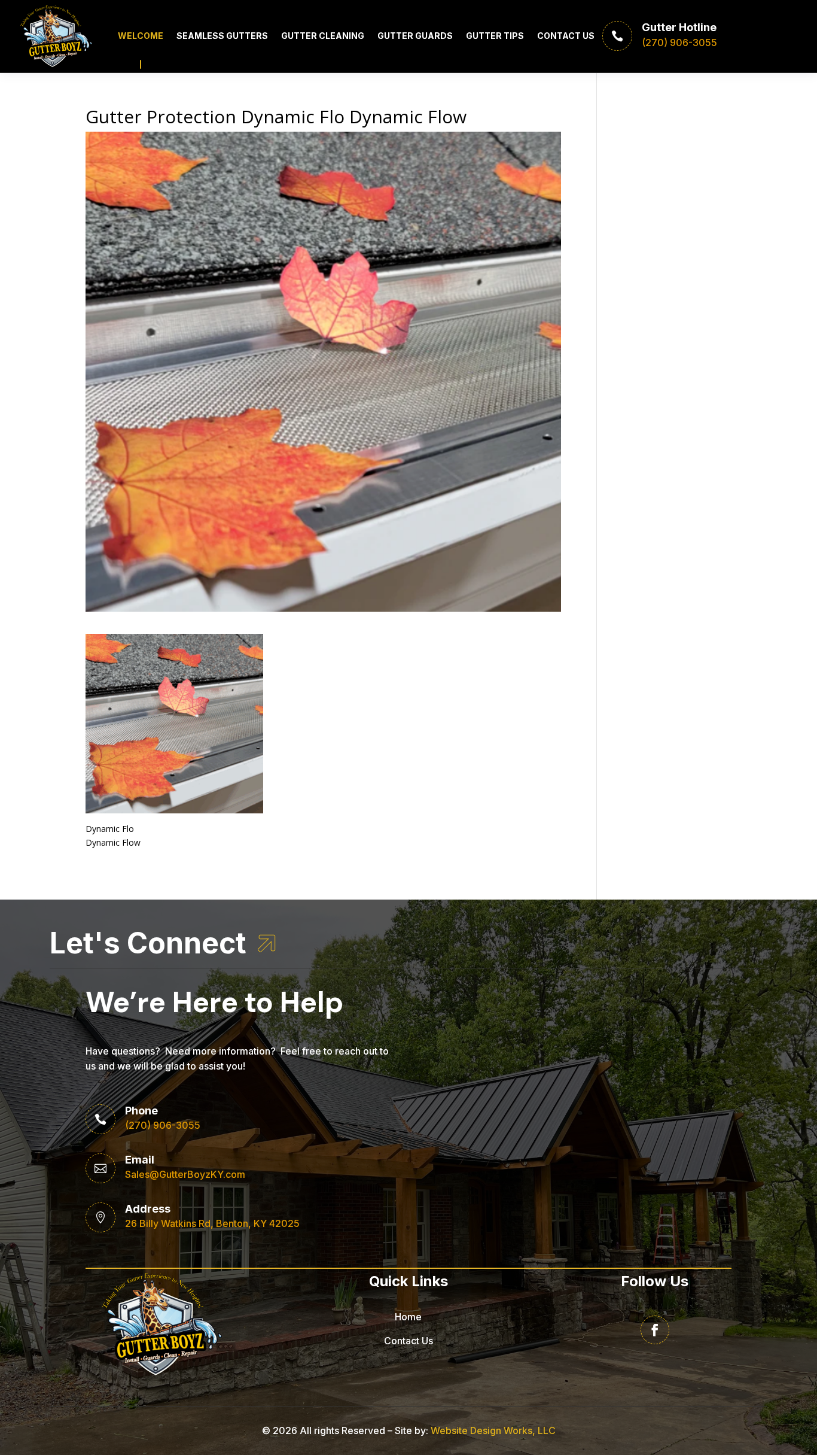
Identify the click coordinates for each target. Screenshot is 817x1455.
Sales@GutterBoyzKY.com (185, 1174)
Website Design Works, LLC (493, 1430)
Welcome (140, 36)
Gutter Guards (415, 36)
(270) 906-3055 (162, 1125)
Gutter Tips (495, 36)
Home (408, 1317)
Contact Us (566, 36)
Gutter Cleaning (322, 36)
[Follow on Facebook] (655, 1330)
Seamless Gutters (222, 36)
